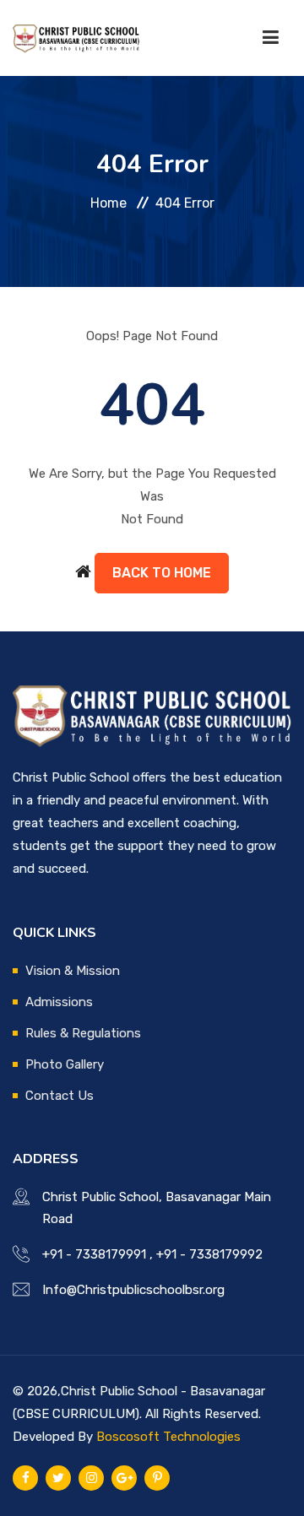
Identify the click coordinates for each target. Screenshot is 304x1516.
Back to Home (161, 573)
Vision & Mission (72, 970)
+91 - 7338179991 (94, 1254)
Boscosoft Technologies (168, 1436)
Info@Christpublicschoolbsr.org (133, 1289)
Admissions (59, 1002)
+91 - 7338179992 (209, 1254)
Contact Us (59, 1095)
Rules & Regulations (83, 1033)
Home (108, 203)
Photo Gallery (64, 1064)
